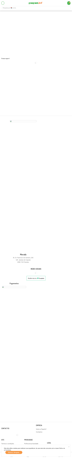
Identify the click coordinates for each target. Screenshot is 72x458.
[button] (2, 3)
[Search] (68, 8)
